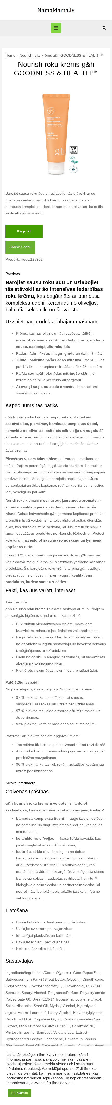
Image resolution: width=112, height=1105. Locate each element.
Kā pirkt (24, 231)
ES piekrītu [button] (19, 1093)
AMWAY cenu (20, 247)
